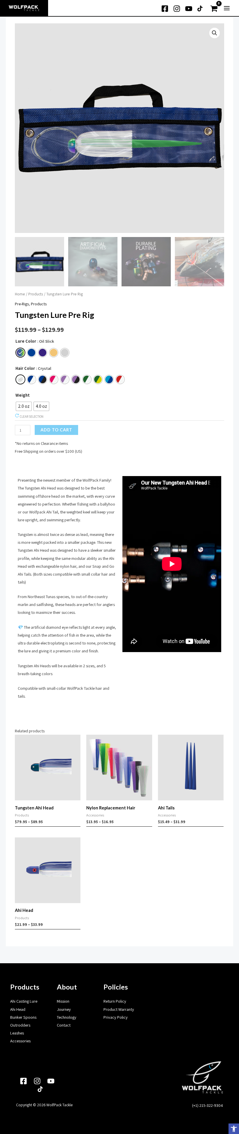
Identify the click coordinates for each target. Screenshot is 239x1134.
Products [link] (35, 294)
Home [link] (20, 294)
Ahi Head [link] (17, 1009)
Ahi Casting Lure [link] (23, 1001)
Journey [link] (64, 1009)
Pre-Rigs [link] (22, 303)
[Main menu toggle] (226, 8)
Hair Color (25, 368)
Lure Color (25, 341)
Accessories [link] (20, 1041)
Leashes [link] (17, 1033)
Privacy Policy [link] (115, 1017)
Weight (22, 395)
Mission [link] (63, 1001)
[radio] (20, 352)
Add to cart (56, 429)
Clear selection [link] (31, 416)
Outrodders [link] (20, 1025)
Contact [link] (64, 1025)
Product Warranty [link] (118, 1009)
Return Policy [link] (114, 1001)
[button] (214, 33)
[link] (234, 1128)
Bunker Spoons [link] (23, 1017)
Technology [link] (66, 1017)
